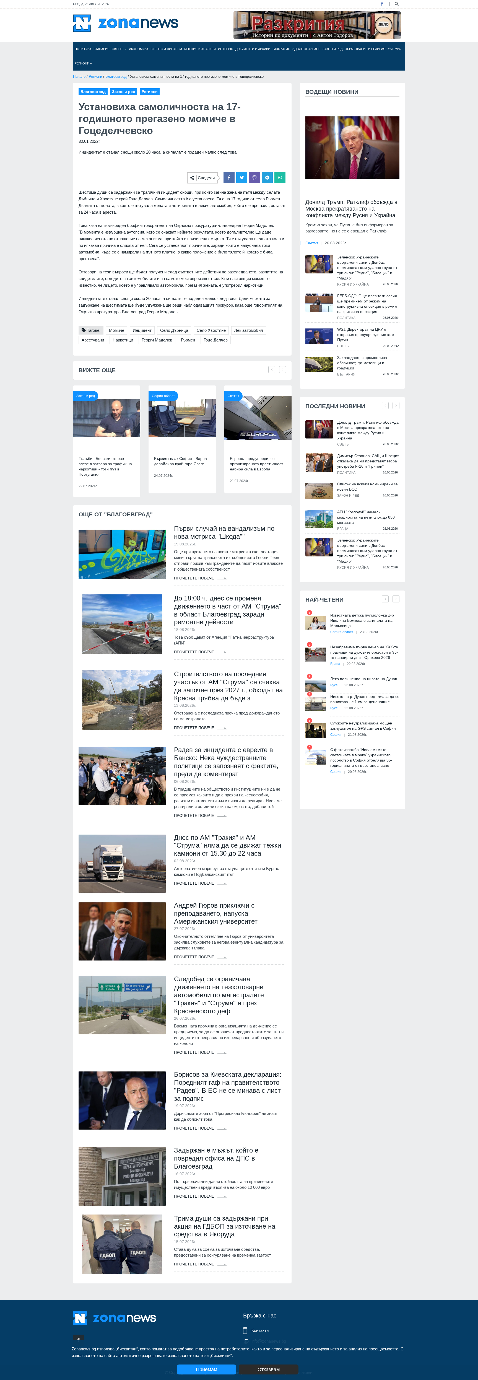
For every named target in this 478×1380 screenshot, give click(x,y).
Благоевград (116, 76)
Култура (394, 49)
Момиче (116, 330)
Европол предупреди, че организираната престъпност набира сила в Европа (256, 463)
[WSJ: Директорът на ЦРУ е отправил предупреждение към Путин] (319, 336)
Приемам (206, 1369)
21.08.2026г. (357, 735)
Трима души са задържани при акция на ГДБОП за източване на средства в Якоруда (224, 1226)
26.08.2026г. (336, 243)
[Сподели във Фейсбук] (229, 177)
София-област (163, 396)
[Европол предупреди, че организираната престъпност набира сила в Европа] (258, 418)
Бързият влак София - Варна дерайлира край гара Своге (180, 461)
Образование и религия (365, 49)
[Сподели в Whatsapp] (279, 177)
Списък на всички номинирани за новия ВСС (367, 486)
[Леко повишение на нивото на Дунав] (315, 686)
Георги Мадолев (157, 340)
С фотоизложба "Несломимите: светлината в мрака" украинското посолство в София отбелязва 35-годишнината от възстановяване (361, 757)
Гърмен (188, 340)
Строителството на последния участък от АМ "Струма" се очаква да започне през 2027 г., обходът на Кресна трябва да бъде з (228, 685)
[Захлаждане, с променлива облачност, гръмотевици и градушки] (319, 364)
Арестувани (93, 340)
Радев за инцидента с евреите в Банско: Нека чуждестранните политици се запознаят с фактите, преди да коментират (226, 761)
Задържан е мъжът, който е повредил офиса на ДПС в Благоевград (216, 1158)
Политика (83, 49)
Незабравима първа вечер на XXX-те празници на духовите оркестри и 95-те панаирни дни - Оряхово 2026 (364, 652)
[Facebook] (382, 4)
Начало (79, 76)
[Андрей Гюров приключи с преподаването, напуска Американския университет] (122, 931)
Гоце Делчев (216, 340)
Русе (334, 685)
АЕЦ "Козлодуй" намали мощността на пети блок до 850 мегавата (366, 517)
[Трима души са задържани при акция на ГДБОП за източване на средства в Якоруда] (122, 1244)
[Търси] (396, 3)
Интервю (225, 49)
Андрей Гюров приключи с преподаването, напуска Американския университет (216, 913)
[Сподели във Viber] (254, 177)
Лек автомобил (248, 330)
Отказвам (269, 1369)
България (101, 49)
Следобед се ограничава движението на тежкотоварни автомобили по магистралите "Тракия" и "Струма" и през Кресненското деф (219, 994)
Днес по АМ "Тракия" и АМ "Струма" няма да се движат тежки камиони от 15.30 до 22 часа (227, 845)
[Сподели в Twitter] (241, 177)
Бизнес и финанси (166, 49)
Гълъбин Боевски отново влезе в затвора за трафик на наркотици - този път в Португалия (105, 466)
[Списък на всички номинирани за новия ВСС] (319, 491)
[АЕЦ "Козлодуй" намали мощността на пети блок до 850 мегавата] (319, 519)
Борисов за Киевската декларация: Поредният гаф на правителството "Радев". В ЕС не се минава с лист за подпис (228, 1086)
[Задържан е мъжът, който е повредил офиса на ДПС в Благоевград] (122, 1176)
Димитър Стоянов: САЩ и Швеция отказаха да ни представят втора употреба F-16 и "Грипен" (368, 461)
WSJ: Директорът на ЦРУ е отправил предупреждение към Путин (365, 334)
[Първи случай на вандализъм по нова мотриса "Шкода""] (122, 554)
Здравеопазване (306, 49)
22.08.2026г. (356, 664)
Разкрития (281, 49)
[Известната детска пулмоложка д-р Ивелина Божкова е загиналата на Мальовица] (315, 623)
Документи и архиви (252, 49)
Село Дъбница (174, 330)
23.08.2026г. (369, 632)
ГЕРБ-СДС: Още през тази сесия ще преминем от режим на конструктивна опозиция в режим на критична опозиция (367, 304)
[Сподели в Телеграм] (267, 177)
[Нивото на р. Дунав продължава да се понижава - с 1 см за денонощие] (315, 704)
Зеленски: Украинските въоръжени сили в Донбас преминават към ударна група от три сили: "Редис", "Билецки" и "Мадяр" (367, 267)
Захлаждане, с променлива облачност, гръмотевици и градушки (362, 362)
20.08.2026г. (357, 772)
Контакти (260, 1330)
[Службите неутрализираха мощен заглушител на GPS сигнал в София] (315, 731)
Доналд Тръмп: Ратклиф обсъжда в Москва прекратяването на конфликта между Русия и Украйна (351, 208)
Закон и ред (332, 49)
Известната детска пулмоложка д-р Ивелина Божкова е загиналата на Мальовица (362, 620)
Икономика (138, 49)
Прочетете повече (194, 578)
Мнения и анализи (200, 49)
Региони (82, 63)
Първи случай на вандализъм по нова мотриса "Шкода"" (224, 532)
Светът (118, 49)
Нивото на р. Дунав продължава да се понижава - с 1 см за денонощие (364, 699)
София (335, 735)
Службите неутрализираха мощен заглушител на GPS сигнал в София (363, 726)
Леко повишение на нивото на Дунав (363, 679)
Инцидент (142, 330)
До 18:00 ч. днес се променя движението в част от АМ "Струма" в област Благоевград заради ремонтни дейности (227, 610)
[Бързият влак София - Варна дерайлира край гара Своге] (182, 418)
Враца (342, 529)
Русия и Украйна (353, 284)
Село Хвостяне (211, 330)
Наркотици (123, 340)
